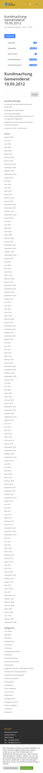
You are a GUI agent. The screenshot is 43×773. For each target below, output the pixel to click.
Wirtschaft (8, 712)
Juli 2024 (7, 221)
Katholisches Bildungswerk (14, 675)
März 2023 (8, 275)
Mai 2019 (7, 430)
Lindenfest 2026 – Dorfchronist (15, 128)
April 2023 (8, 272)
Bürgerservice (9, 641)
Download (10, 36)
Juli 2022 (7, 302)
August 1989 (8, 619)
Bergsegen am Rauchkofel (13, 110)
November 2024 (10, 208)
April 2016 (8, 548)
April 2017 (8, 515)
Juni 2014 (7, 565)
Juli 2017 (7, 504)
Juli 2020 (7, 383)
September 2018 (10, 457)
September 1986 (10, 622)
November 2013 (10, 575)
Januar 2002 (8, 612)
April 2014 (8, 568)
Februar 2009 (9, 602)
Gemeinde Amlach (14, 27)
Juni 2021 (7, 346)
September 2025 (10, 174)
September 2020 (10, 376)
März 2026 (8, 154)
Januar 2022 (8, 322)
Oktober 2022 (9, 292)
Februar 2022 (9, 319)
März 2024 (8, 235)
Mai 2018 (7, 471)
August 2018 (8, 461)
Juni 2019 (7, 427)
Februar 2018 (9, 481)
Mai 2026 (7, 147)
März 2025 (8, 194)
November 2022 (10, 289)
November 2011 (10, 595)
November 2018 (10, 450)
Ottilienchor (8, 695)
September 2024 (10, 215)
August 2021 (8, 339)
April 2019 (8, 434)
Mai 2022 (7, 309)
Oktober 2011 (9, 599)
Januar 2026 (8, 161)
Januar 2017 (8, 525)
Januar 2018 (8, 484)
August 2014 (8, 562)
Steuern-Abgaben (10, 705)
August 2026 (8, 137)
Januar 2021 (8, 363)
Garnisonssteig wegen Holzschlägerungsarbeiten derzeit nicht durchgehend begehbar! (19, 116)
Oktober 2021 (9, 333)
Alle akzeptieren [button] (27, 768)
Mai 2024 (7, 228)
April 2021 (8, 353)
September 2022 (10, 295)
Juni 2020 (7, 386)
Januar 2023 (8, 282)
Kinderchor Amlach (11, 678)
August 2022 (8, 299)
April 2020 (8, 393)
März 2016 (8, 551)
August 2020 (8, 380)
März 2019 (8, 437)
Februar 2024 (9, 238)
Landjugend (8, 685)
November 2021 (10, 329)
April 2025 (8, 191)
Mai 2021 (7, 349)
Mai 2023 (7, 268)
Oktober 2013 (9, 579)
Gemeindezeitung (10, 658)
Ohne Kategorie (10, 688)
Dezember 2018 (10, 447)
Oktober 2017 (9, 494)
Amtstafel (7, 638)
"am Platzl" (8, 631)
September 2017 (10, 498)
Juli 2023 (7, 262)
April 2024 (8, 231)
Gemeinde (8, 655)
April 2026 (8, 151)
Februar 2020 (9, 400)
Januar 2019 (8, 444)
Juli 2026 (7, 140)
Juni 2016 (7, 541)
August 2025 (8, 178)
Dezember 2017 (10, 487)
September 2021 (10, 336)
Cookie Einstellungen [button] (11, 768)
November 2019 (10, 410)
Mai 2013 (7, 585)
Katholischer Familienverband (15, 672)
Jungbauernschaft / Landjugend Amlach (19, 668)
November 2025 (10, 168)
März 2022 (8, 316)
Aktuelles (7, 635)
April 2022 (8, 312)
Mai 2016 (7, 545)
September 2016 (10, 535)
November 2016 (10, 531)
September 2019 (10, 417)
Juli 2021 (7, 343)
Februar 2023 (9, 279)
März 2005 (8, 609)
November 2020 (10, 370)
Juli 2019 (7, 423)
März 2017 (8, 518)
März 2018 (8, 477)
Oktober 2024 (9, 211)
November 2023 (10, 248)
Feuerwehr (8, 645)
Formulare (8, 648)
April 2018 (8, 474)
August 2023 (8, 258)
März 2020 (8, 397)
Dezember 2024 (10, 204)
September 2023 (10, 255)
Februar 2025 (9, 198)
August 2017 (8, 501)
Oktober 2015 (9, 555)
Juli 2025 (7, 181)
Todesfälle (8, 709)
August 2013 (8, 582)
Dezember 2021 (10, 326)
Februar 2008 (9, 605)
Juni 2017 (7, 508)
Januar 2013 (8, 589)
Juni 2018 (7, 467)
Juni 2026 (7, 144)
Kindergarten (9, 682)
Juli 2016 (7, 538)
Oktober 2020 (9, 373)
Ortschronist (9, 692)
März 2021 (8, 356)
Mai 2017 (7, 511)
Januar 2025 (8, 201)
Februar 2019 (9, 440)
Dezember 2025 (10, 164)
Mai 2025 (7, 188)
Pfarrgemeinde (9, 699)
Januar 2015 (8, 558)
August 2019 (8, 420)
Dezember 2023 (10, 245)
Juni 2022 (7, 306)
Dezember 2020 (10, 366)
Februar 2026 (9, 157)
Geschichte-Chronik (11, 662)
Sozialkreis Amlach (11, 702)
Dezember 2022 (10, 285)
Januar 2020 (8, 403)
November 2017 (10, 491)
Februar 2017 (9, 521)
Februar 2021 (9, 359)
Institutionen (9, 665)
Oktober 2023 (9, 252)
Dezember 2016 (10, 528)
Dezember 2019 (10, 407)
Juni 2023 (7, 265)
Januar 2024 (8, 242)
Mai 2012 (7, 592)
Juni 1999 (7, 616)
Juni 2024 (7, 225)
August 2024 (8, 218)
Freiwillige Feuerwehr (12, 651)
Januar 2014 (8, 572)
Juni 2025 (7, 184)
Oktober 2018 (9, 454)
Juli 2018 (7, 464)
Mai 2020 (7, 390)
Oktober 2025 (9, 171)
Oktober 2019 (9, 413)
